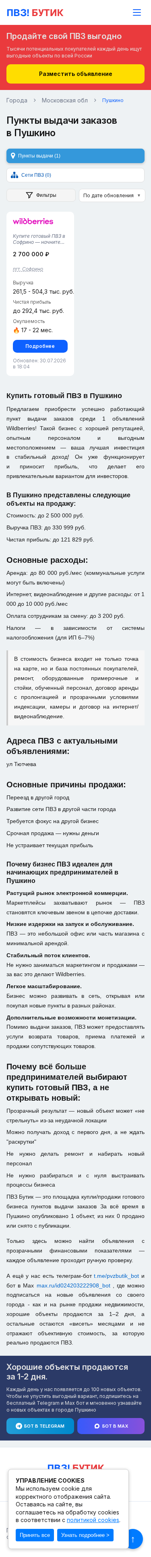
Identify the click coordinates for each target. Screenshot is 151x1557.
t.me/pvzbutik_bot (117, 1276)
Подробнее (40, 346)
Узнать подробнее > (85, 1535)
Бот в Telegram (44, 1426)
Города (16, 100)
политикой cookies (93, 1519)
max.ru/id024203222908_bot (75, 1285)
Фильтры (46, 195)
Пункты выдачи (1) (39, 156)
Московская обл (65, 100)
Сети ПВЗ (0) (36, 175)
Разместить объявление (75, 73)
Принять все (35, 1535)
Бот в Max (115, 1426)
